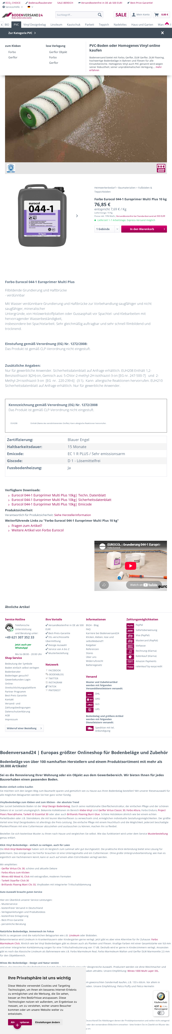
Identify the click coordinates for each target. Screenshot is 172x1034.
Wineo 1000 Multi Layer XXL (142, 970)
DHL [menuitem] (97, 693)
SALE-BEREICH (65, 2)
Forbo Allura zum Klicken (16, 872)
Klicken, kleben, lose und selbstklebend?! (100, 639)
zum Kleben (13, 46)
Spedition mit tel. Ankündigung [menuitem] (105, 729)
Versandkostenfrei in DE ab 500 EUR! (101, 2)
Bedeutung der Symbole (18, 663)
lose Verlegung (55, 46)
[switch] (161, 1013)
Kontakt (9, 699)
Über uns (91, 657)
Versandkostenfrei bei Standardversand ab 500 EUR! (140, 216)
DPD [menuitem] (97, 698)
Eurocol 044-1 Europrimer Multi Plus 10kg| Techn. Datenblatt (58, 495)
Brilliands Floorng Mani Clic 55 (19, 884)
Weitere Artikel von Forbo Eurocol (37, 530)
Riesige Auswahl (57, 645)
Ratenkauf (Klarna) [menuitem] (146, 656)
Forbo (12, 52)
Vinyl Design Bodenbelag (56, 806)
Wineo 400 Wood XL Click (15, 876)
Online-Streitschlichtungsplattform (20, 685)
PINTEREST (54, 690)
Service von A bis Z (58, 649)
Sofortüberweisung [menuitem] (146, 630)
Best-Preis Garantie (16, 695)
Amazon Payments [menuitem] (146, 661)
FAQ (88, 629)
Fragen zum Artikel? (26, 525)
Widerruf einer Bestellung (21, 728)
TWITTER (53, 678)
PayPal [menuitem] (139, 624)
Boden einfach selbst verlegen (22, 667)
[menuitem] (11, 3)
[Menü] (167, 992)
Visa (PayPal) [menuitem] (142, 635)
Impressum (11, 719)
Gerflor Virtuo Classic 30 (111, 810)
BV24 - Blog (92, 625)
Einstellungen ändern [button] (47, 1022)
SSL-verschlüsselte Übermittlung (57, 639)
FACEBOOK (54, 670)
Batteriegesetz (94, 665)
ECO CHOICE (13, 2)
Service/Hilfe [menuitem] (12, 7)
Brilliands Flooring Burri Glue (83, 814)
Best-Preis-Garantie (59, 633)
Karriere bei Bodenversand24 (102, 633)
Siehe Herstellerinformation (72, 515)
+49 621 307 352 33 (19, 637)
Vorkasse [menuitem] (141, 645)
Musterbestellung (58, 653)
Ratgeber (91, 645)
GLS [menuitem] (97, 704)
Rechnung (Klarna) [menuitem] (146, 650)
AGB (7, 715)
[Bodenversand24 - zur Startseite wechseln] (22, 15)
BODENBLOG (56, 674)
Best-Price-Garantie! (141, 2)
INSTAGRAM (55, 682)
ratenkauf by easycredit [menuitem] (149, 666)
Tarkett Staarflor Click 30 (15, 880)
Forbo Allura (133, 810)
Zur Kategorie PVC (20, 33)
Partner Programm (15, 691)
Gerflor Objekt (58, 52)
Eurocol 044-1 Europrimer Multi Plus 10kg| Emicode (51, 504)
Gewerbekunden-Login (18, 679)
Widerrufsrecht (94, 661)
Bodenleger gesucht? (17, 675)
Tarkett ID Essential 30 (35, 814)
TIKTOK (52, 686)
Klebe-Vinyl (86, 810)
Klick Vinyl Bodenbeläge (17, 849)
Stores (89, 653)
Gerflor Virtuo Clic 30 (13, 868)
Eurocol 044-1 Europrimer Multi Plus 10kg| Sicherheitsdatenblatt (61, 499)
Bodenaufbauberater (40, 2)
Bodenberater (13, 671)
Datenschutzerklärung (17, 711)
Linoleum (74, 935)
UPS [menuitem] (97, 709)
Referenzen (92, 649)
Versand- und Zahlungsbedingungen (18, 705)
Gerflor (12, 57)
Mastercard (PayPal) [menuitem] (147, 640)
